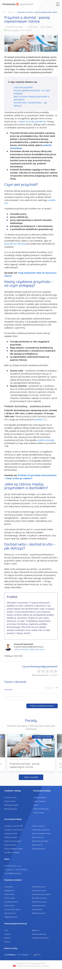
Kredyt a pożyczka (38, 826)
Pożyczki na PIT (37, 845)
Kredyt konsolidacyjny (41, 809)
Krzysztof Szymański (15, 27)
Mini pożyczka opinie (39, 898)
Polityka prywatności (39, 934)
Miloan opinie (9, 905)
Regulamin (36, 930)
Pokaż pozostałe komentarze (42, 706)
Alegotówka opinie (10, 917)
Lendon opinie (9, 894)
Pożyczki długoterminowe (13, 848)
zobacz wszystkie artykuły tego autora (29, 649)
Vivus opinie (8, 887)
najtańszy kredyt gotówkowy (32, 121)
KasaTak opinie (37, 909)
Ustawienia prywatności (40, 938)
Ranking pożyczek (10, 809)
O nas (6, 930)
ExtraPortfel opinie (10, 902)
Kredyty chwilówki (10, 837)
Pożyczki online (9, 801)
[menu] (58, 4)
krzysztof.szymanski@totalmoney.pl (28, 647)
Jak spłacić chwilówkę (11, 852)
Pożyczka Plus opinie (39, 902)
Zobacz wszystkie (31, 777)
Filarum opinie (9, 898)
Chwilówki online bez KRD (13, 826)
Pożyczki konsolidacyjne (12, 841)
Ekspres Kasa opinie (39, 887)
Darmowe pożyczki (38, 848)
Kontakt (7, 942)
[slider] (26, 30)
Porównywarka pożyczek (40, 830)
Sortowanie (49, 688)
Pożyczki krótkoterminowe (41, 833)
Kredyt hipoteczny (39, 801)
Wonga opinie (9, 890)
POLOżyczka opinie (38, 913)
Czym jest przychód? (23, 87)
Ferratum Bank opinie (12, 909)
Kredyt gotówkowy (39, 797)
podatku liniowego (45, 440)
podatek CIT (40, 419)
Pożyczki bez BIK (10, 845)
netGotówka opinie (38, 905)
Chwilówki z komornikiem (13, 830)
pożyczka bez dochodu (15, 243)
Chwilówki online (10, 797)
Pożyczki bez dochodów (40, 841)
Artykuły (11, 12)
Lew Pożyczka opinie (39, 890)
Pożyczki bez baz (38, 837)
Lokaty (35, 805)
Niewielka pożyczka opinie (41, 894)
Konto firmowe (38, 812)
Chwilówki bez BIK (10, 833)
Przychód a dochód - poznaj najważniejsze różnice (24, 765)
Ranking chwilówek (11, 805)
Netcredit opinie (10, 913)
